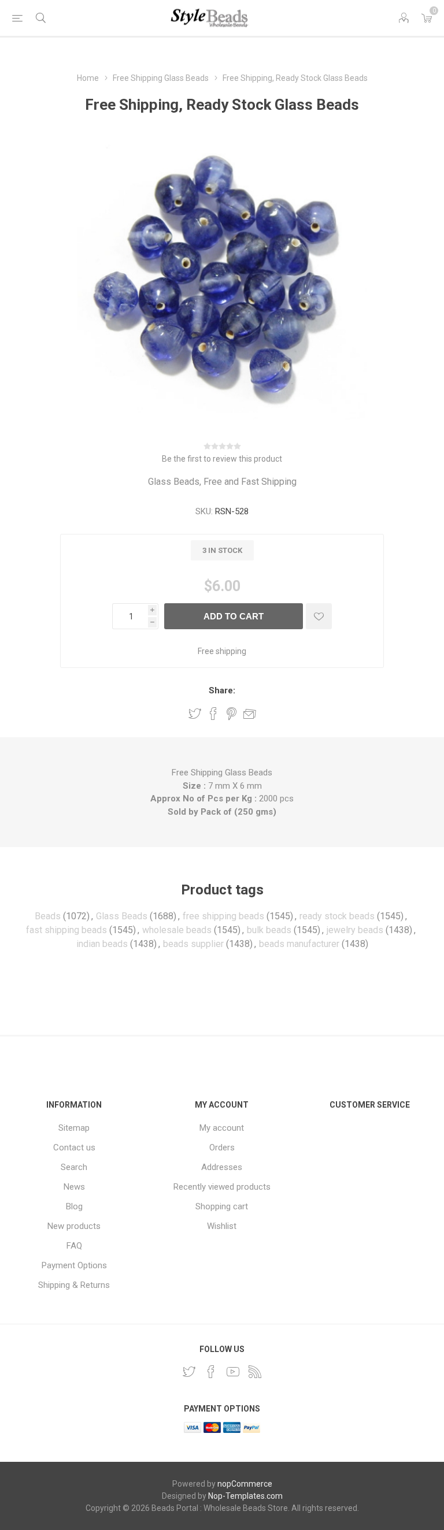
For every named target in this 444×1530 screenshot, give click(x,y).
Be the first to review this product (222, 458)
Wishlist (221, 1226)
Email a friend (249, 713)
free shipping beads (223, 916)
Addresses (221, 1167)
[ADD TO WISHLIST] (319, 616)
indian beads (102, 943)
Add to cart (234, 616)
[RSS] (255, 1371)
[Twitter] (189, 1371)
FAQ (74, 1246)
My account (221, 1128)
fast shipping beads (66, 929)
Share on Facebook (213, 713)
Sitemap (74, 1128)
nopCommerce (244, 1483)
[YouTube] (233, 1371)
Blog (74, 1206)
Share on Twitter (194, 713)
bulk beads (269, 929)
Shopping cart (221, 1206)
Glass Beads (121, 916)
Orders (222, 1147)
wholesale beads (177, 929)
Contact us (74, 1147)
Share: (222, 690)
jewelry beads (355, 929)
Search (74, 1167)
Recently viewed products (222, 1187)
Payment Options (74, 1265)
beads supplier (193, 943)
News (74, 1187)
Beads (48, 916)
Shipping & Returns (74, 1285)
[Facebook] (211, 1371)
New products (74, 1226)
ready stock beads (337, 916)
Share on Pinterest (231, 713)
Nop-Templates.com (245, 1496)
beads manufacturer (299, 943)
